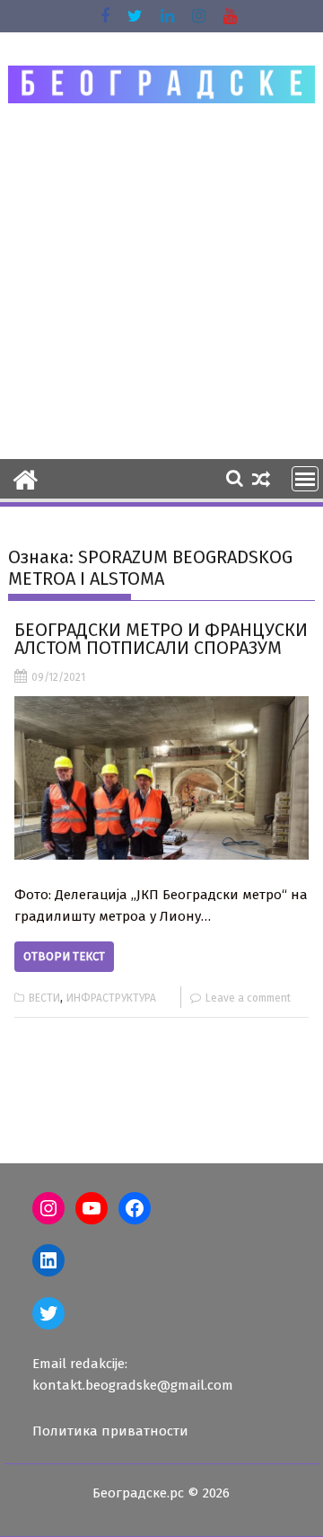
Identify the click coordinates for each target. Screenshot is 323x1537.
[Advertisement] (161, 280)
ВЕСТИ (44, 998)
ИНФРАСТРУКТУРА (111, 998)
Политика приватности (110, 1431)
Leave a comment (248, 998)
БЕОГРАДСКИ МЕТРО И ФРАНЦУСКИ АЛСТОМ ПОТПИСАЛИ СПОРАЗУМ (161, 638)
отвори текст (64, 956)
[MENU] (305, 478)
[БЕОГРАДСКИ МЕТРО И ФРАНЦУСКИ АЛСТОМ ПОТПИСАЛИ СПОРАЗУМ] (162, 778)
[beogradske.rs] (25, 478)
